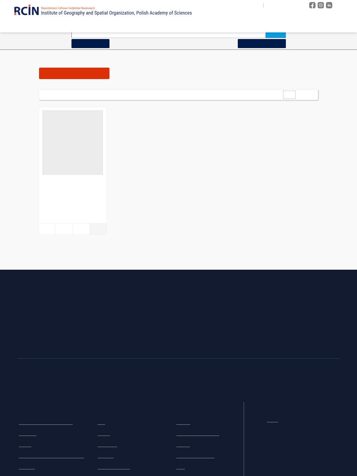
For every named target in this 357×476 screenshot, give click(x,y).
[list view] (244, 94)
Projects (183, 445)
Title (101, 422)
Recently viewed (330, 25)
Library (25, 445)
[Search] (276, 32)
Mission (183, 422)
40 (84, 94)
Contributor (107, 445)
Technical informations (195, 456)
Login (345, 5)
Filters (74, 73)
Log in (272, 418)
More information (280, 458)
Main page (27, 392)
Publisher (106, 456)
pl (271, 5)
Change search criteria (261, 43)
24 (75, 94)
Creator (104, 433)
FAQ (180, 467)
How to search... (90, 43)
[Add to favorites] (47, 228)
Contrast (294, 5)
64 (93, 94)
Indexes (290, 25)
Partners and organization (197, 433)
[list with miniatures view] (234, 94)
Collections (256, 25)
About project (212, 25)
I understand (322, 458)
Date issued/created (114, 467)
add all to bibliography (162, 94)
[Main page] (179, 25)
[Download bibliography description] (64, 228)
